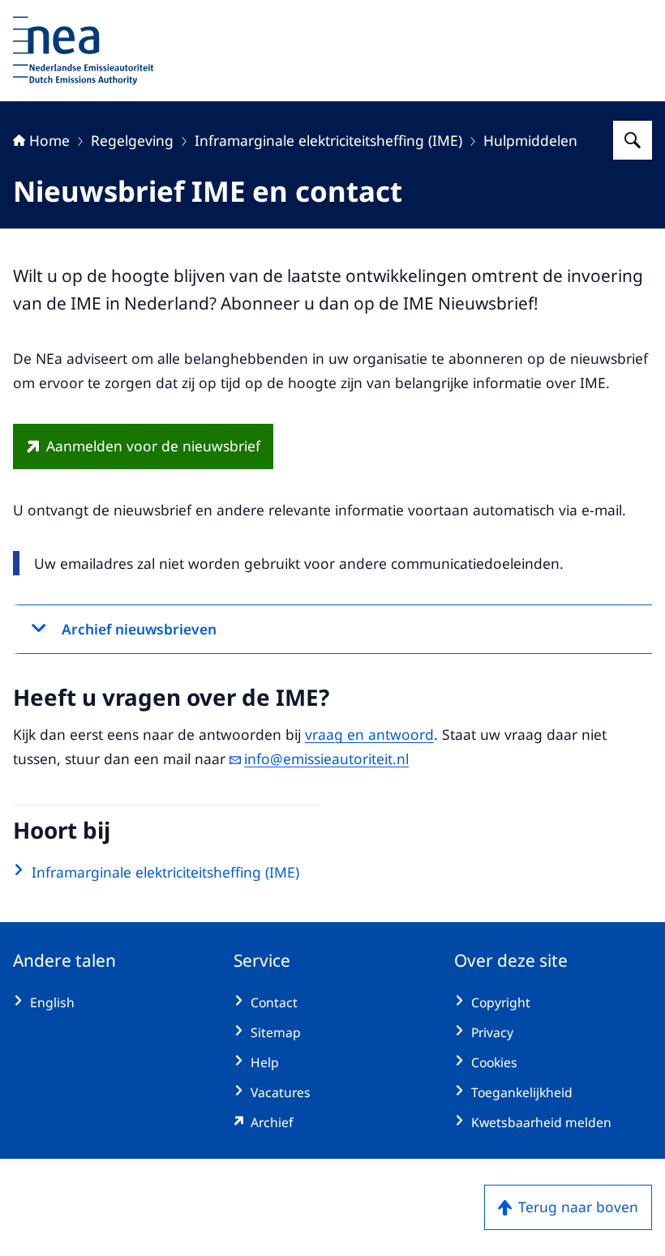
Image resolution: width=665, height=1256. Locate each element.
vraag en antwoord (369, 734)
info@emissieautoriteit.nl (326, 758)
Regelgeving (132, 140)
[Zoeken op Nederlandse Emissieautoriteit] (632, 140)
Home (49, 140)
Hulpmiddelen (530, 140)
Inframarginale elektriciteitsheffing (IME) (328, 140)
